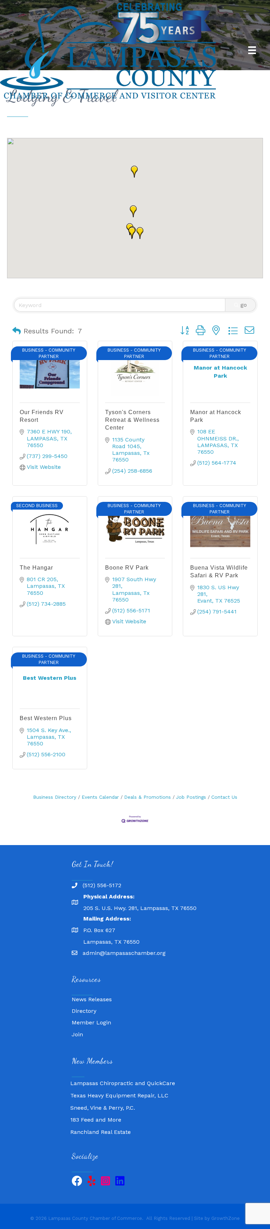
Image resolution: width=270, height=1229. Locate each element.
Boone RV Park (127, 568)
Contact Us (224, 797)
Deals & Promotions (147, 797)
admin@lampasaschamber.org (124, 953)
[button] (132, 233)
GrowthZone (225, 1218)
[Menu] (252, 50)
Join (77, 1034)
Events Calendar (100, 797)
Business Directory (54, 797)
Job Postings (191, 797)
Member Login (91, 1022)
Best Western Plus (46, 718)
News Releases (92, 999)
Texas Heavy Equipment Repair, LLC (119, 1090)
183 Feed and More (95, 1114)
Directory (84, 1011)
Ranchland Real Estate (100, 1126)
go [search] (243, 304)
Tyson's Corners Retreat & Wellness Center (132, 420)
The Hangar (36, 568)
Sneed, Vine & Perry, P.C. (102, 1102)
